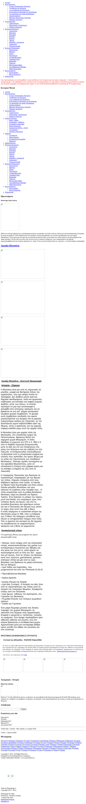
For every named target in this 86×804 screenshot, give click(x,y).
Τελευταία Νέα (10, 21)
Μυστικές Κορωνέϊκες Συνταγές (20, 18)
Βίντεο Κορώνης (14, 74)
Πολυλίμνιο (13, 55)
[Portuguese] (28, 748)
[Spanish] (75, 748)
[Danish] (50, 743)
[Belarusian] (60, 741)
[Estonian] (70, 743)
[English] (63, 743)
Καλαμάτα (12, 61)
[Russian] (45, 748)
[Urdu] (39, 750)
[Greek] (4, 741)
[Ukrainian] (32, 750)
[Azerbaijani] (43, 741)
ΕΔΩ (25, 655)
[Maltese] (72, 746)
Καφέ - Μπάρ (13, 120)
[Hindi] (60, 745)
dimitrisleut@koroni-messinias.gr (67, 651)
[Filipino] (78, 743)
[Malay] (66, 746)
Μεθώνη (12, 52)
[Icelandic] (76, 745)
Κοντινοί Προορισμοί (12, 48)
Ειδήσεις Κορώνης (15, 27)
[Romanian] (37, 748)
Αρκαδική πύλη (14, 59)
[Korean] (32, 746)
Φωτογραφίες (13, 73)
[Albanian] (19, 741)
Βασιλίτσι (12, 33)
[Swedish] (11, 750)
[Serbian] (52, 748)
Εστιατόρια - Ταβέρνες (16, 122)
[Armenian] (34, 741)
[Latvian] (39, 746)
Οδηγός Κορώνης (11, 118)
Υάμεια (11, 40)
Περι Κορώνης (10, 4)
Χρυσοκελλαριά (14, 46)
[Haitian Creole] (43, 745)
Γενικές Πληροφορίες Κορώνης (19, 6)
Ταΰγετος (12, 63)
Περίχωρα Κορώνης (12, 29)
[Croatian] (36, 743)
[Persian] (13, 748)
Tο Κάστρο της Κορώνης (17, 8)
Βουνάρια (12, 35)
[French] (11, 745)
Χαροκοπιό (13, 44)
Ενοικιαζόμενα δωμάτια (17, 139)
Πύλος (11, 54)
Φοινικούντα (13, 50)
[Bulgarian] (69, 741)
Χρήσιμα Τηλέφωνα (16, 132)
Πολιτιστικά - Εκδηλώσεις (18, 25)
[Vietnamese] (47, 750)
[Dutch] (56, 743)
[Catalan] (77, 741)
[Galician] (18, 745)
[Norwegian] (5, 748)
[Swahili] (4, 750)
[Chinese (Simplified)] (8, 743)
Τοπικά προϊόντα (14, 16)
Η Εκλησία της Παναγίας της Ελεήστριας (23, 12)
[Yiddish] (61, 750)
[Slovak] (59, 748)
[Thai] (18, 750)
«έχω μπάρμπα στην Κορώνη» (19, 10)
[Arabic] (27, 741)
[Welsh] (55, 750)
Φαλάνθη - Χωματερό (16, 42)
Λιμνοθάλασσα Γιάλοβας (17, 67)
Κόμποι (11, 38)
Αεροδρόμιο (13, 130)
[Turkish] (24, 750)
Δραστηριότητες (10, 143)
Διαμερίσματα (14, 137)
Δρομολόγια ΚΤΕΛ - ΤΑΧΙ (18, 128)
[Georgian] (26, 745)
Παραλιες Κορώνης (15, 20)
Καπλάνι (12, 37)
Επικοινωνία (9, 76)
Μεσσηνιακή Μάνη (15, 65)
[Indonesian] (5, 746)
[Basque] (52, 741)
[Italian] (18, 746)
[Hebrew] (53, 745)
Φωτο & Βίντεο (10, 71)
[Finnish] (4, 745)
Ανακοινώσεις (14, 23)
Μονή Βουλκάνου (15, 69)
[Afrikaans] (11, 741)
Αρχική (7, 2)
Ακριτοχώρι (13, 31)
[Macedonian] (58, 746)
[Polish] (20, 748)
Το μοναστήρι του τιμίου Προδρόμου (21, 14)
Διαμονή (8, 133)
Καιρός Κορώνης (15, 126)
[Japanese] (25, 746)
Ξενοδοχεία (13, 135)
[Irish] (12, 746)
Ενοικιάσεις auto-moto (16, 124)
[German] (34, 745)
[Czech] (43, 743)
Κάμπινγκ (12, 141)
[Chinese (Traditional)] (24, 743)
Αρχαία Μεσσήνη (15, 57)
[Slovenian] (67, 748)
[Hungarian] (67, 745)
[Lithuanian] (48, 746)
